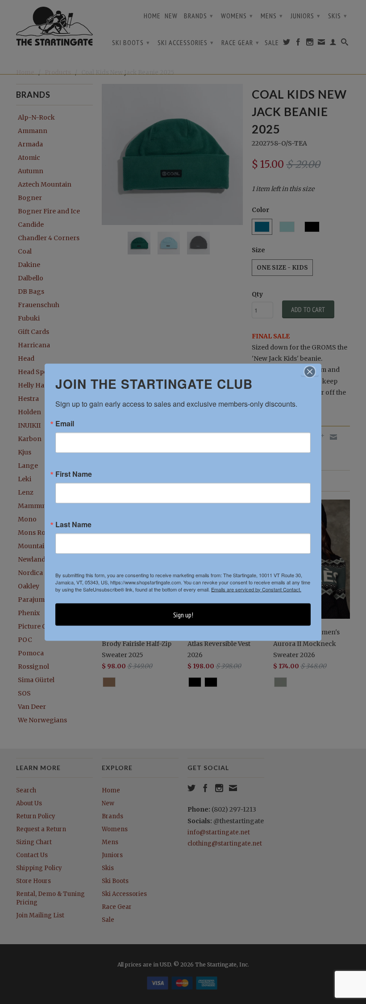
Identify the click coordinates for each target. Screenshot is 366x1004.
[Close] (310, 371)
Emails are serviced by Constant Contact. (256, 588)
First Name (73, 473)
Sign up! (183, 614)
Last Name (73, 524)
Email (64, 423)
